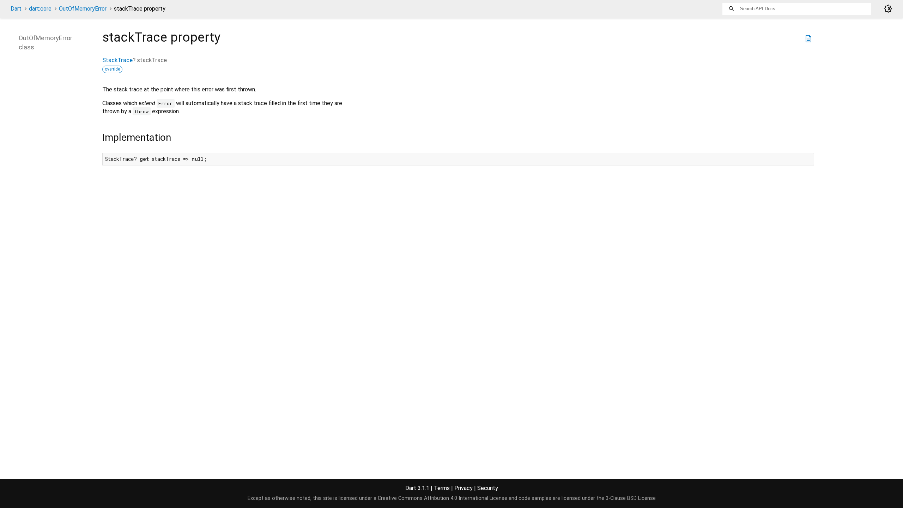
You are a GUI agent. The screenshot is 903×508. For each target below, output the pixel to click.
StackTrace (117, 60)
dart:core (40, 8)
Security (487, 488)
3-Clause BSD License (631, 498)
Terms (442, 488)
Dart (16, 8)
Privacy (463, 488)
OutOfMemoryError (83, 8)
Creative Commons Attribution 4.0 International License (442, 498)
